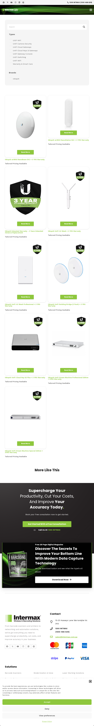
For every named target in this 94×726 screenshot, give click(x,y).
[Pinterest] (23, 2)
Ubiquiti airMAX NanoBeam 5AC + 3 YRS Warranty (25, 159)
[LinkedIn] (19, 2)
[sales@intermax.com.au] (52, 637)
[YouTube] (11, 2)
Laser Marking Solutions (73, 673)
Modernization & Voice (43, 673)
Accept (47, 702)
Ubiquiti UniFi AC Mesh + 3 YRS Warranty (64, 231)
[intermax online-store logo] (27, 10)
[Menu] (91, 10)
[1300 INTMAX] (52, 629)
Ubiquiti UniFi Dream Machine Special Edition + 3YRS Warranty (24, 451)
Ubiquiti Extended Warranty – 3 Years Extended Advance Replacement (24, 232)
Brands (12, 72)
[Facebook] (3, 2)
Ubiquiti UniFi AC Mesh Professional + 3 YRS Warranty (22, 305)
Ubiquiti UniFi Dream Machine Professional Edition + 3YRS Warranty (68, 378)
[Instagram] (15, 2)
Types (12, 34)
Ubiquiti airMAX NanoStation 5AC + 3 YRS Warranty (68, 140)
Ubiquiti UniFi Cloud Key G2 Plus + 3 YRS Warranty (25, 377)
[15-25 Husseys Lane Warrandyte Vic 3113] (52, 622)
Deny (47, 709)
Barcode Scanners (13, 673)
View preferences (47, 716)
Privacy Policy (47, 721)
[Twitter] (7, 2)
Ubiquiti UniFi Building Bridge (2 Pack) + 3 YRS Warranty (66, 305)
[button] (90, 681)
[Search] (84, 27)
